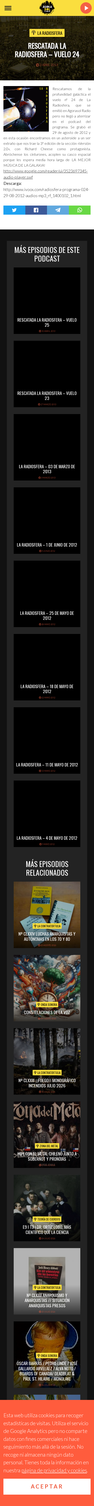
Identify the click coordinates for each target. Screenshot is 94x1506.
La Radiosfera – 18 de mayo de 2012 (47, 688)
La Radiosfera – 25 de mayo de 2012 (47, 615)
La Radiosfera (49, 33)
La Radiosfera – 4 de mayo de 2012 (47, 837)
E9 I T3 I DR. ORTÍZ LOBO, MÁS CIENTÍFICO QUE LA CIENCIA (47, 1229)
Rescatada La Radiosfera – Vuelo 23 (47, 395)
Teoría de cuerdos (48, 1219)
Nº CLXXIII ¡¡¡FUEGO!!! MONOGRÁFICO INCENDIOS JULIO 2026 (47, 1083)
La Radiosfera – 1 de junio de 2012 (47, 544)
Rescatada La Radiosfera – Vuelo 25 (47, 322)
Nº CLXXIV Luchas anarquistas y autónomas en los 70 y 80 (47, 936)
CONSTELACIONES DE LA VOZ (47, 1012)
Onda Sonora (48, 1004)
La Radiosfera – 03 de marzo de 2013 (47, 469)
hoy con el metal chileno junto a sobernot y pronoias (47, 1156)
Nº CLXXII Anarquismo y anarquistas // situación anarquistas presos (47, 1300)
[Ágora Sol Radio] (47, 8)
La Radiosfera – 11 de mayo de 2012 (47, 764)
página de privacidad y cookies (54, 1470)
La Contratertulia (48, 926)
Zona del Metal (48, 1146)
